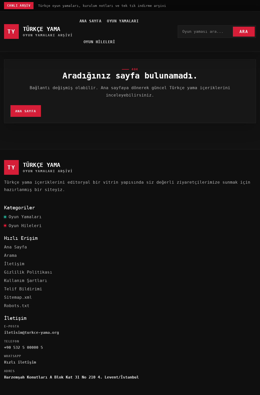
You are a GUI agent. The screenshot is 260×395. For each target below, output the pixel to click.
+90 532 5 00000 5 (23, 347)
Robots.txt (16, 305)
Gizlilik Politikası (28, 272)
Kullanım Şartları (25, 280)
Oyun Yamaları (123, 21)
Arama (10, 255)
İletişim (14, 263)
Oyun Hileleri (99, 42)
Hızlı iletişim (20, 362)
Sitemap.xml (18, 297)
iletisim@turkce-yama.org (31, 332)
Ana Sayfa (90, 21)
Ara (243, 31)
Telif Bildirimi (23, 289)
